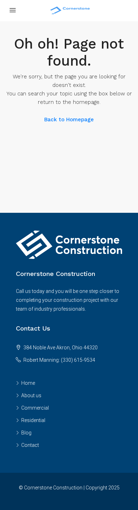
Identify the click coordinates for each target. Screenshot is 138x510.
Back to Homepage (69, 119)
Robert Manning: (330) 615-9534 (59, 360)
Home (28, 383)
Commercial (35, 408)
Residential (33, 420)
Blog (26, 433)
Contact (30, 445)
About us (31, 395)
